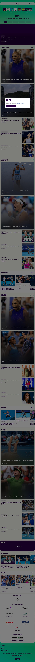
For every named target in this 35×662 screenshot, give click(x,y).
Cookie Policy (18, 103)
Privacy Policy (22, 103)
